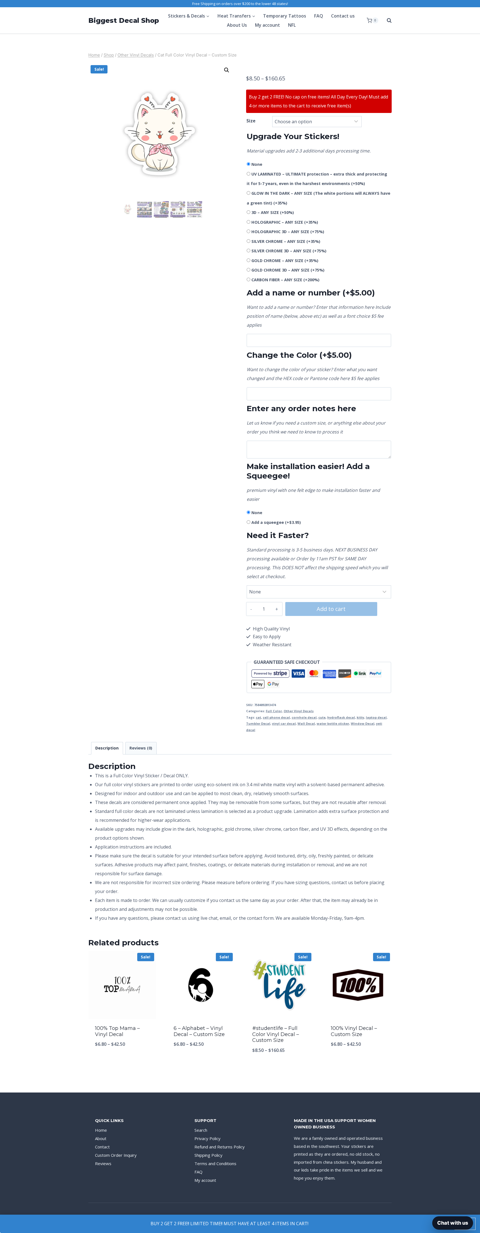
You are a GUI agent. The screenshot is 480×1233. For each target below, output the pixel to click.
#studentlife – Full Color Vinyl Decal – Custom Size (275, 1034)
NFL (292, 25)
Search (200, 1130)
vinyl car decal (284, 723)
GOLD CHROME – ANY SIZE (284, 260)
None (256, 164)
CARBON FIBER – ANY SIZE (285, 279)
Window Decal (362, 723)
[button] (227, 70)
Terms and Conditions (215, 1163)
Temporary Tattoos (284, 16)
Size (251, 121)
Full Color (274, 711)
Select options (122, 1062)
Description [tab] (107, 748)
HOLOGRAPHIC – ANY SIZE (284, 222)
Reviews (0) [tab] (140, 748)
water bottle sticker (333, 723)
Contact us (343, 16)
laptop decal (376, 717)
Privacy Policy (207, 1138)
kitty (360, 717)
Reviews (103, 1163)
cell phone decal (276, 717)
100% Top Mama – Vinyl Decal (117, 1031)
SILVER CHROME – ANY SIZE (285, 241)
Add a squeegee (276, 522)
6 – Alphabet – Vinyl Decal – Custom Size (199, 1031)
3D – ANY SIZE (272, 212)
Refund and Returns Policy (219, 1147)
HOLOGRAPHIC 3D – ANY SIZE (287, 231)
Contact (102, 1147)
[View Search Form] (386, 20)
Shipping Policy (208, 1155)
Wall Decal (306, 723)
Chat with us (452, 1223)
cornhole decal (304, 717)
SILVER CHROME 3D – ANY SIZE (288, 250)
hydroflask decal (341, 717)
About (100, 1138)
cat (258, 717)
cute (322, 717)
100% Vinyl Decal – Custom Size (354, 1031)
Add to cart (331, 609)
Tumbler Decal (258, 723)
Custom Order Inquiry (116, 1155)
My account (267, 25)
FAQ (318, 16)
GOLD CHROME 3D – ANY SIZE (287, 270)
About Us (237, 25)
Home (101, 1130)
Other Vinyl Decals (299, 711)
